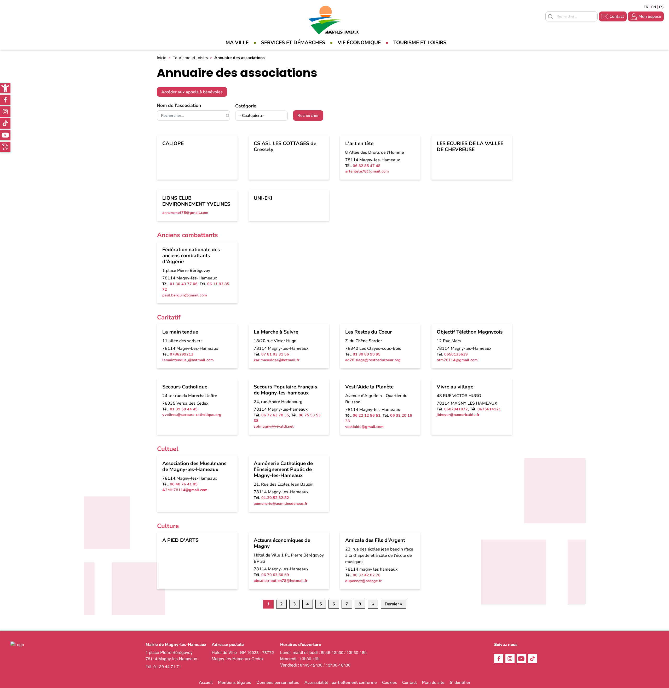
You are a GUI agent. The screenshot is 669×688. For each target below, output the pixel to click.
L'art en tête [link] (359, 143)
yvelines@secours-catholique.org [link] (191, 414)
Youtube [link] (5, 135)
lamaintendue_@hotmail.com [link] (188, 360)
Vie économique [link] (359, 42)
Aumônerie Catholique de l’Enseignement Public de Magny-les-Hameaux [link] (283, 469)
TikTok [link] (5, 123)
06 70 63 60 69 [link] (275, 574)
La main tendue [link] (180, 332)
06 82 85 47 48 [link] (366, 165)
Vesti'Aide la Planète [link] (369, 386)
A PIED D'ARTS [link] (180, 540)
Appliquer (551, 17)
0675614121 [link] (489, 409)
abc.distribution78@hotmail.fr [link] (281, 580)
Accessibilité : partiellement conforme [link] (340, 682)
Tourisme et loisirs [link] (419, 42)
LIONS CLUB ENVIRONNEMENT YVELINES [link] (196, 201)
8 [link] (360, 604)
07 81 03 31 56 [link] (275, 354)
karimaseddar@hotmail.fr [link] (276, 360)
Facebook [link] (5, 100)
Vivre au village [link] (455, 386)
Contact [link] (616, 16)
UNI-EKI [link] (263, 198)
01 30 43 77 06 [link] (184, 283)
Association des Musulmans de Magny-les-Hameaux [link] (194, 466)
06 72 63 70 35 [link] (275, 415)
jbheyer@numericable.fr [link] (458, 414)
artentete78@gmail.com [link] (367, 171)
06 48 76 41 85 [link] (184, 484)
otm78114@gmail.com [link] (457, 360)
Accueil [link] (206, 682)
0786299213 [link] (181, 354)
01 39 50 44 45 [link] (184, 409)
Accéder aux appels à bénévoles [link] (192, 92)
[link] (5, 88)
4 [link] (307, 604)
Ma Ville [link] (237, 42)
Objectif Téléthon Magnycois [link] (470, 332)
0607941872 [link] (456, 409)
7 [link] (346, 604)
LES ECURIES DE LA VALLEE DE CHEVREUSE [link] (470, 146)
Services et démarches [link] (293, 42)
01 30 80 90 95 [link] (366, 354)
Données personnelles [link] (277, 682)
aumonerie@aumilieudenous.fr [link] (281, 503)
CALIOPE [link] (173, 143)
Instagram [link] (5, 111)
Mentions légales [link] (234, 682)
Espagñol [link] (661, 7)
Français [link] (646, 7)
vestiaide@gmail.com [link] (364, 426)
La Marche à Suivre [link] (276, 332)
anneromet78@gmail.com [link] (185, 212)
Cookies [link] (389, 682)
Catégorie (245, 106)
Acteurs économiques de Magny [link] (282, 543)
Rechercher (308, 115)
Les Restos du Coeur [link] (368, 332)
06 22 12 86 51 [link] (366, 415)
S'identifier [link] (460, 682)
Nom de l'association (179, 105)
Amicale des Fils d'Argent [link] (375, 540)
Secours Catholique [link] (184, 386)
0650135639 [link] (456, 354)
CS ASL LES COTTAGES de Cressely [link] (285, 146)
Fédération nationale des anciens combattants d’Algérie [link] (191, 255)
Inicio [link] (161, 58)
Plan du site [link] (433, 682)
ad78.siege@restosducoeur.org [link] (373, 360)
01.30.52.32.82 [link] (275, 497)
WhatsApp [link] (5, 147)
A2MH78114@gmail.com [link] (184, 489)
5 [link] (320, 604)
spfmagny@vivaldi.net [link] (274, 426)
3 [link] (294, 604)
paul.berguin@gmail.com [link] (184, 295)
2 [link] (281, 604)
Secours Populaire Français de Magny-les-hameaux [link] (285, 389)
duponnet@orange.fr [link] (363, 580)
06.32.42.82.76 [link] (366, 575)
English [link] (653, 7)
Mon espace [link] (649, 16)
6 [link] (333, 604)
